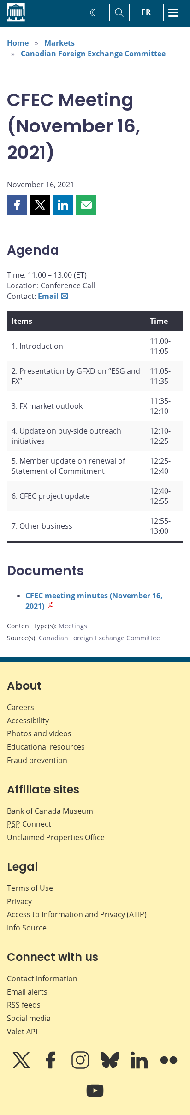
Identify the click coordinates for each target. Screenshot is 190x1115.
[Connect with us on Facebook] (51, 1066)
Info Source (27, 928)
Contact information (42, 978)
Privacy (19, 901)
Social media (29, 1018)
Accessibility (28, 721)
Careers (20, 707)
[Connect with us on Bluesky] (110, 1066)
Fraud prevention (37, 760)
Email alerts (27, 992)
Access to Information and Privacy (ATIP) (77, 914)
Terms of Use (30, 888)
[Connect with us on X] (22, 1066)
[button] (17, 205)
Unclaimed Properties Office (56, 837)
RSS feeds (24, 1005)
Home (18, 43)
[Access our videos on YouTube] (95, 1097)
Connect (29, 824)
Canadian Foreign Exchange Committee (93, 53)
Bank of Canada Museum (50, 811)
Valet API (22, 1031)
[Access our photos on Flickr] (169, 1066)
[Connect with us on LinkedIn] (140, 1066)
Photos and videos (39, 733)
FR (146, 12)
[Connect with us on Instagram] (81, 1066)
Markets (59, 43)
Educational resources (46, 747)
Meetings (73, 625)
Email (48, 296)
